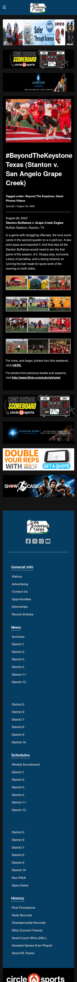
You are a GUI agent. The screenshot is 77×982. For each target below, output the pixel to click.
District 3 (18, 659)
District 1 (18, 644)
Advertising (20, 584)
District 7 (18, 719)
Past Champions (23, 907)
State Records (22, 915)
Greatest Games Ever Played (32, 945)
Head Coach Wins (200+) (29, 938)
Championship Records (29, 922)
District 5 (18, 704)
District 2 (18, 652)
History (17, 576)
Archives (18, 636)
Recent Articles (22, 614)
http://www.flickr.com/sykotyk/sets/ (36, 377)
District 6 (18, 712)
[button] (16, 283)
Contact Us (20, 591)
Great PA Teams (23, 953)
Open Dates (20, 885)
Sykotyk (10, 206)
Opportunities (21, 599)
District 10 (19, 742)
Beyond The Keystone (39, 196)
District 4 (18, 667)
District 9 (18, 734)
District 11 (19, 674)
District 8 (18, 727)
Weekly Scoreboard (26, 764)
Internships (20, 606)
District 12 (19, 682)
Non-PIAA (19, 877)
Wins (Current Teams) (27, 930)
